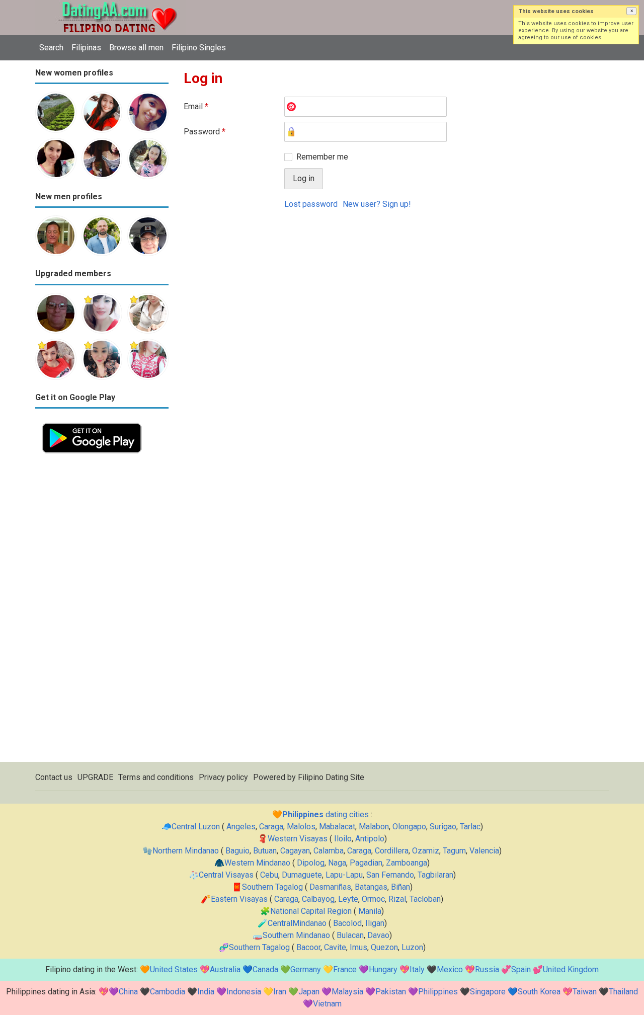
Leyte (348, 899)
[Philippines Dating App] (91, 422)
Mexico (450, 969)
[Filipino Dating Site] (110, 6)
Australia (225, 969)
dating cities (325, 814)
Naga (337, 863)
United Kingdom (571, 969)
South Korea (539, 991)
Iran (279, 991)
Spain (521, 969)
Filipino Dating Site (331, 777)
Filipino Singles (199, 47)
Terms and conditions (156, 777)
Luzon (412, 947)
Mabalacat (337, 826)
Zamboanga (406, 863)
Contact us (53, 777)
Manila (369, 911)
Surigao (443, 826)
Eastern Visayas (239, 899)
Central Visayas (226, 875)
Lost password (311, 204)
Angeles (241, 826)
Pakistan (390, 991)
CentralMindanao (297, 923)
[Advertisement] (102, 611)
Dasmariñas (330, 887)
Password (204, 131)
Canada (265, 969)
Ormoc (373, 899)
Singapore (488, 991)
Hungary (383, 969)
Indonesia (243, 991)
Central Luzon (196, 826)
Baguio (237, 850)
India (205, 991)
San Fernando (390, 875)
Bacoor (308, 947)
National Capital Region (311, 911)
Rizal (397, 899)
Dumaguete (302, 875)
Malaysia (347, 991)
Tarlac (470, 826)
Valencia (484, 850)
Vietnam (327, 1003)
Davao (378, 935)
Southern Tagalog (272, 887)
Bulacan (350, 935)
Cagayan (295, 850)
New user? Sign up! (377, 204)
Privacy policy (223, 777)
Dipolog (311, 863)
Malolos (301, 826)
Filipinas (86, 47)
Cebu (269, 875)
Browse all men (136, 47)
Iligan (374, 923)
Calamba (328, 850)
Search (51, 47)
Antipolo (369, 838)
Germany (305, 969)
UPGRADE (95, 777)
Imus (358, 947)
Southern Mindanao (296, 935)
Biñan (400, 887)
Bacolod (347, 923)
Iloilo (343, 838)
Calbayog (318, 899)
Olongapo (409, 826)
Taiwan (585, 991)
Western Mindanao (257, 863)
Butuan (265, 850)
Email (196, 106)
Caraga (271, 826)
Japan (308, 991)
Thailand (623, 991)
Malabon (374, 826)
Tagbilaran (435, 875)
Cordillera (392, 850)
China (128, 991)
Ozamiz (425, 850)
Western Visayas (298, 838)
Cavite (335, 947)
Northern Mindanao (185, 850)
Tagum (454, 850)
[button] (631, 11)
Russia (487, 969)
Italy (417, 969)
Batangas (371, 887)
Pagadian (366, 863)
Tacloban (425, 899)
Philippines (438, 991)
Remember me (322, 157)
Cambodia (167, 991)
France (345, 969)
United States (174, 969)
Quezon (384, 947)
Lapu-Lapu (344, 875)
